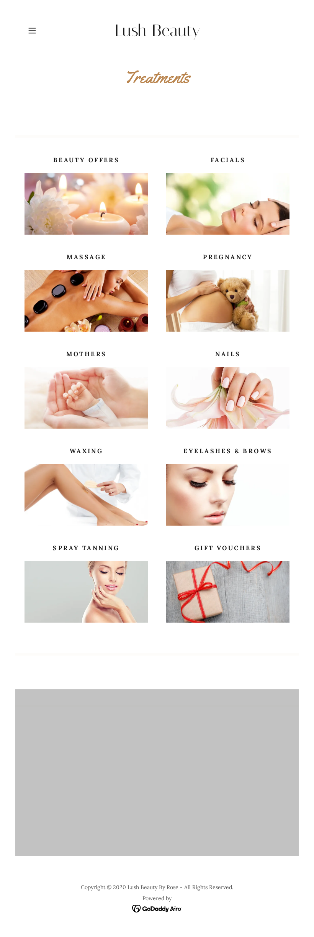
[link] (157, 34)
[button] (44, 30)
